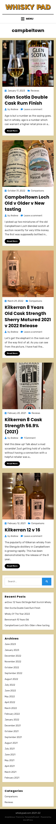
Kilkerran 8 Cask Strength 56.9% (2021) (23, 426)
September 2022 (13, 673)
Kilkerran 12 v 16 (22, 530)
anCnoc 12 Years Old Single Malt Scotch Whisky (28, 602)
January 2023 (12, 650)
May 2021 (9, 760)
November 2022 (13, 661)
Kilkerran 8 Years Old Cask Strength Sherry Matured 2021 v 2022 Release (28, 316)
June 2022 (10, 690)
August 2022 (11, 679)
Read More (12, 131)
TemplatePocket (32, 817)
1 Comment (30, 438)
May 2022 (10, 696)
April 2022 (10, 702)
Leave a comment (33, 109)
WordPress (28, 820)
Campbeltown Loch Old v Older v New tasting (27, 203)
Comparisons (37, 190)
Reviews (35, 90)
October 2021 (12, 731)
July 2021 (10, 748)
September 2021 (13, 737)
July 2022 (10, 685)
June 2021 (10, 754)
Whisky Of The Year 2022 (17, 614)
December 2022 (13, 656)
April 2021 (10, 766)
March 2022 (11, 708)
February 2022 (12, 714)
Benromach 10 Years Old (17, 619)
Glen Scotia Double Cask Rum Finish (26, 100)
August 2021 (11, 743)
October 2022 (12, 667)
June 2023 (10, 644)
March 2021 (10, 772)
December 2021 (13, 725)
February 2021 (12, 777)
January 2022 (12, 719)
